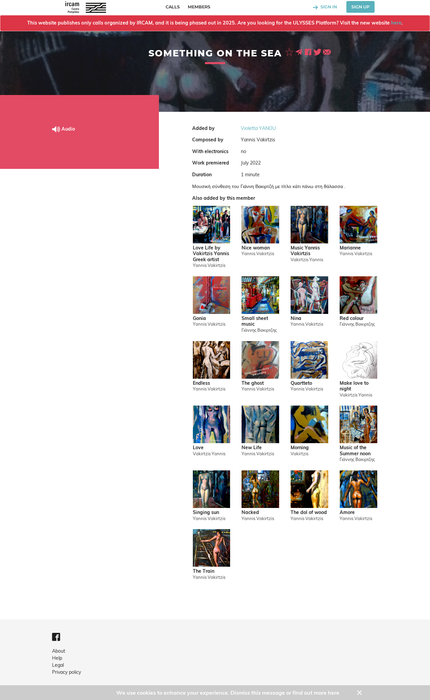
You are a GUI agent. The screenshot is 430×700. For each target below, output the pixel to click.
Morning (300, 448)
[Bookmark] (290, 51)
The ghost (253, 383)
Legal (58, 665)
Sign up (360, 6)
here (396, 23)
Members (199, 6)
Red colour (351, 318)
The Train (203, 571)
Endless (201, 383)
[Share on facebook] (308, 51)
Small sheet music (255, 321)
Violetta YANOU (258, 128)
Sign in (328, 6)
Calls (173, 6)
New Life (252, 448)
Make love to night (354, 386)
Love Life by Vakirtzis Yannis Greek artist (211, 254)
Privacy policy (66, 672)
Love (198, 448)
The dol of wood (309, 512)
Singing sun (206, 512)
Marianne (350, 248)
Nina (296, 318)
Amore (347, 512)
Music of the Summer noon (355, 451)
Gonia (199, 318)
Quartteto (301, 383)
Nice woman (256, 248)
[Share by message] (299, 51)
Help (57, 658)
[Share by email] (327, 51)
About (58, 651)
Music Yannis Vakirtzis (305, 251)
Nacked (250, 512)
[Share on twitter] (318, 51)
